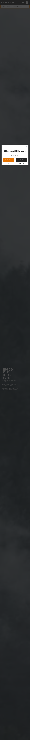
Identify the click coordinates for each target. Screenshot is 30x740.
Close (27, 147)
